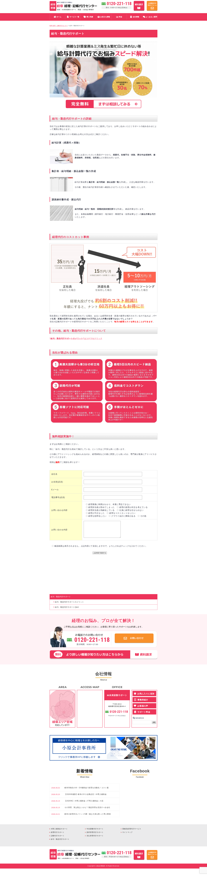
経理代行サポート (57, 832)
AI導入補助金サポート (59, 829)
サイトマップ (127, 832)
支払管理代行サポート (95, 836)
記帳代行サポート (57, 836)
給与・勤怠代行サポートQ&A (67, 607)
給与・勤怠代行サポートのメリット (69, 602)
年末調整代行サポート (95, 829)
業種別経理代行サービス (131, 829)
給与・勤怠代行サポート (60, 839)
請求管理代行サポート (95, 832)
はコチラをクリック (76, 338)
